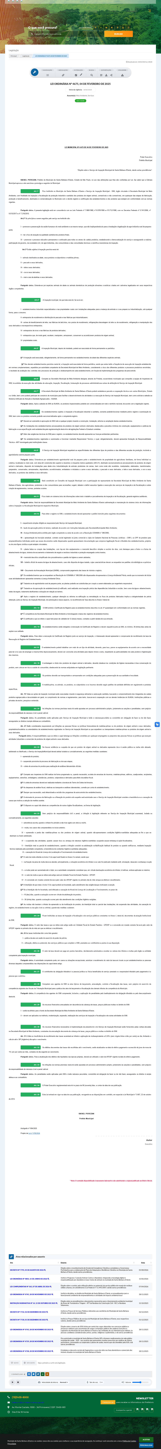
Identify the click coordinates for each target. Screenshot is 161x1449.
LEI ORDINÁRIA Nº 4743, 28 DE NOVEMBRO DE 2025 (31, 1330)
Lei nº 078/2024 (34, 1133)
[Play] (12, 1382)
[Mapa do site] (123, 27)
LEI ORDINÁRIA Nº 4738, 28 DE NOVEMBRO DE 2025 (31, 1351)
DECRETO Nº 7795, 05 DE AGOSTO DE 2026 (27, 1270)
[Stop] (18, 1382)
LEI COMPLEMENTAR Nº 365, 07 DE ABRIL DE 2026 (30, 1287)
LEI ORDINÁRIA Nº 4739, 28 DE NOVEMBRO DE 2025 (31, 1341)
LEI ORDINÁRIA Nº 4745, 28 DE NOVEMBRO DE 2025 (31, 1294)
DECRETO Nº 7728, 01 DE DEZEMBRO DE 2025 (28, 1320)
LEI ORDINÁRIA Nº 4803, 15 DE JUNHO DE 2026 (29, 1279)
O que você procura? (42, 27)
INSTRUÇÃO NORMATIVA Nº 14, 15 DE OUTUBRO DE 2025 (33, 1303)
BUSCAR (118, 34)
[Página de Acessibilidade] (128, 27)
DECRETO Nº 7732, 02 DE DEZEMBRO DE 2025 (28, 1312)
